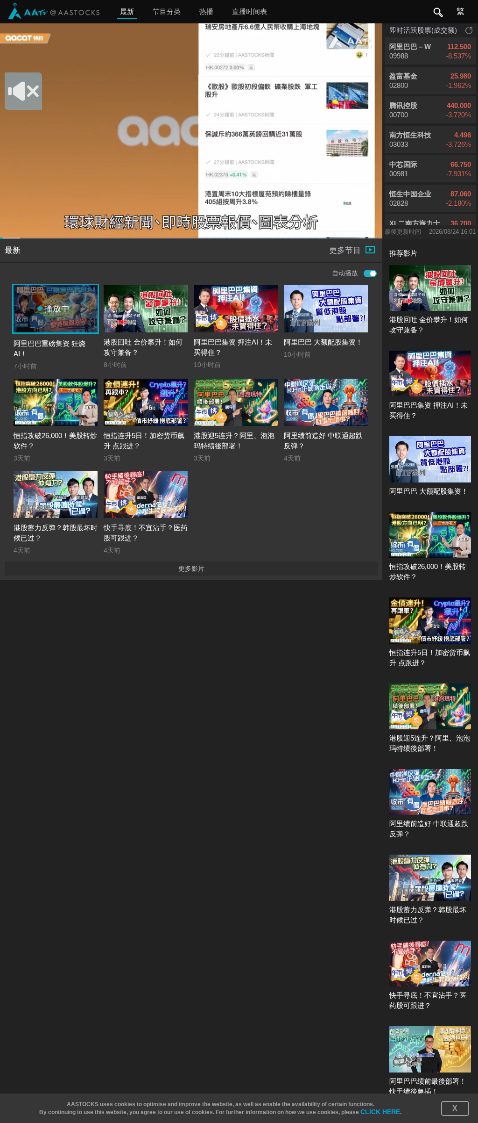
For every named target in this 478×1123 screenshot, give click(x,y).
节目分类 (167, 11)
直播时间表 (249, 11)
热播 (206, 11)
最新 (127, 11)
